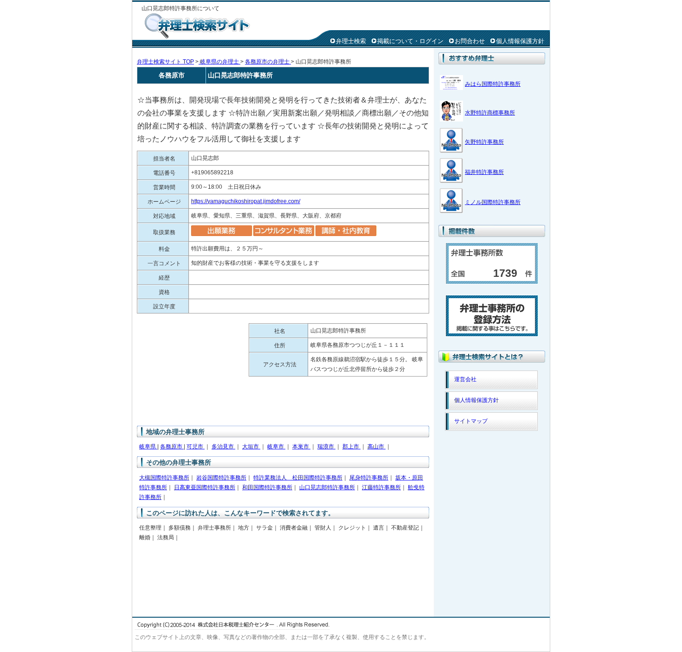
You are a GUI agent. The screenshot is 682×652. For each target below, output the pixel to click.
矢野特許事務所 (484, 142)
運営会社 (465, 379)
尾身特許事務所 (368, 477)
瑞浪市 (326, 446)
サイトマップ (471, 421)
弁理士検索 (351, 41)
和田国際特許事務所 (267, 487)
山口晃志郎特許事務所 (327, 487)
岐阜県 (148, 446)
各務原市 (172, 446)
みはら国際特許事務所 (493, 84)
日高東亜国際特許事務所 (204, 487)
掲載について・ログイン (410, 41)
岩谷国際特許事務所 (221, 477)
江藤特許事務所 (381, 487)
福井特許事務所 (484, 172)
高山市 (376, 446)
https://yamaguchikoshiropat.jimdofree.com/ (245, 201)
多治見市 (223, 446)
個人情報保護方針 (520, 41)
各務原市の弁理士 (268, 61)
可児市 (196, 446)
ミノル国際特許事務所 (493, 202)
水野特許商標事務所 (490, 112)
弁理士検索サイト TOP (165, 61)
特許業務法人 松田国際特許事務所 (297, 477)
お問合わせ (470, 41)
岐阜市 (276, 446)
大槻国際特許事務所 (164, 477)
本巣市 (301, 446)
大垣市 (251, 446)
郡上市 (351, 446)
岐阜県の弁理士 (219, 61)
